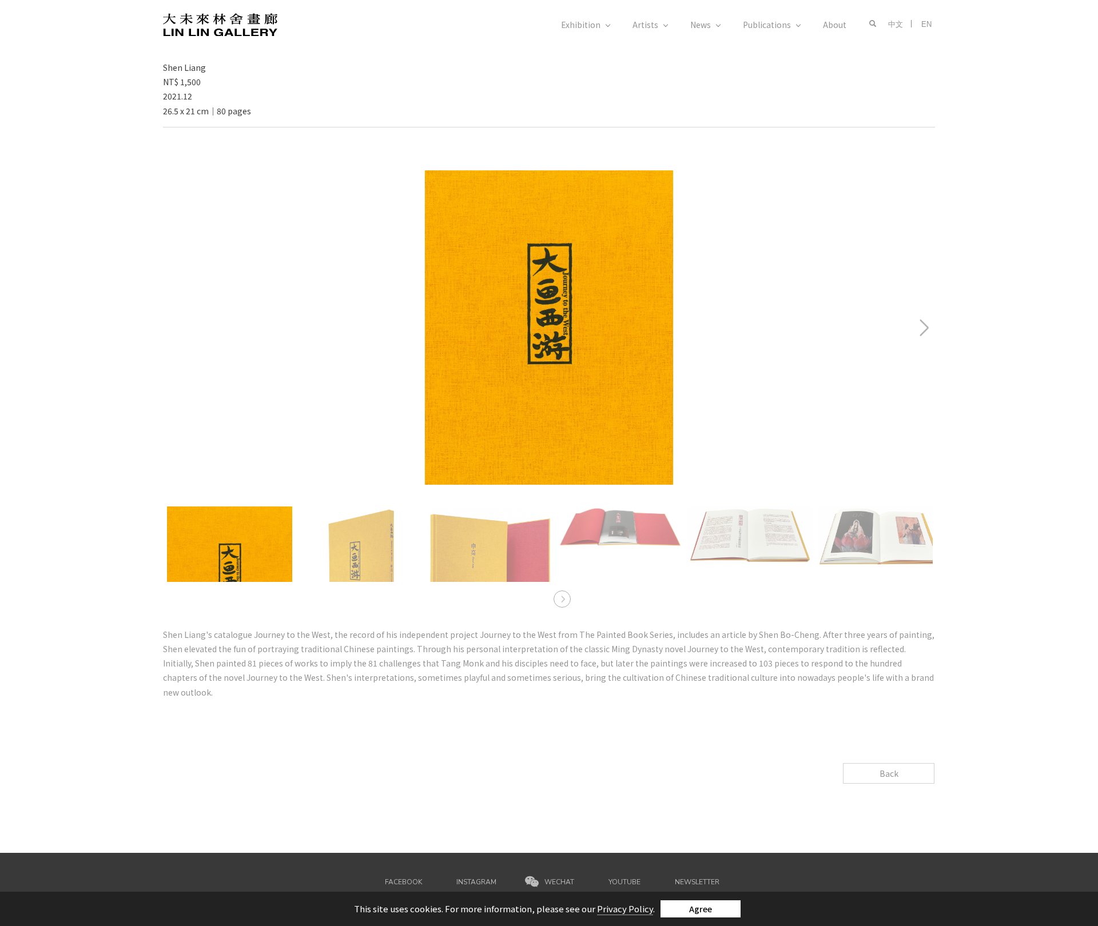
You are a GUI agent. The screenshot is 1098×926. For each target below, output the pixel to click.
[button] (869, 24)
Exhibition (580, 24)
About (834, 24)
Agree (700, 909)
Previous (181, 177)
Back (889, 773)
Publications (767, 24)
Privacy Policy (625, 909)
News (700, 24)
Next (884, 177)
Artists (645, 24)
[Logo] (220, 24)
